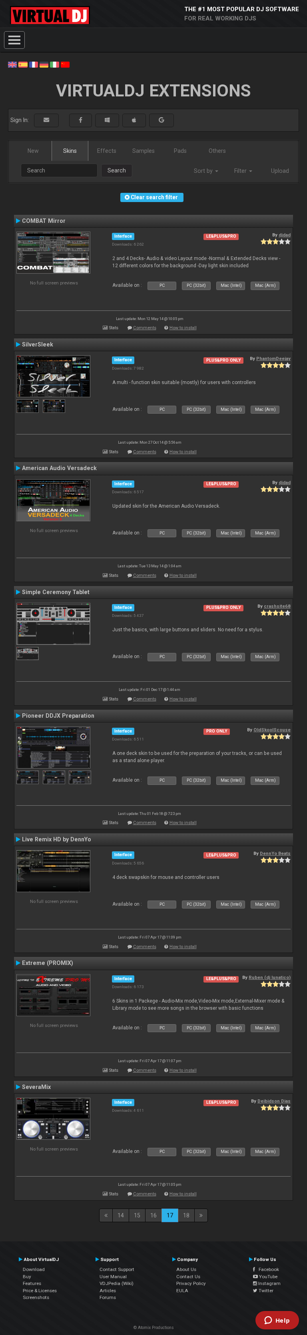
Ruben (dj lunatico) (270, 977)
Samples (143, 151)
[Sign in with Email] (46, 120)
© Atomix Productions (154, 1327)
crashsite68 (277, 606)
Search (117, 170)
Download (34, 1269)
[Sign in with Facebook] (80, 120)
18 (186, 1215)
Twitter (265, 1290)
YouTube (267, 1276)
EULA (182, 1290)
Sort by (204, 171)
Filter (241, 171)
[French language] (33, 64)
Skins (70, 151)
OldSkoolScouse (272, 730)
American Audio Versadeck (59, 468)
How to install (183, 327)
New (33, 151)
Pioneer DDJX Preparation (58, 716)
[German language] (44, 64)
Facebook (267, 1269)
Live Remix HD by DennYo (56, 839)
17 (170, 1215)
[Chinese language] (65, 64)
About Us (186, 1269)
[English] (12, 64)
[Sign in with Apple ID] (134, 120)
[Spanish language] (22, 64)
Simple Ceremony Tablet (56, 592)
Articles (108, 1290)
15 (137, 1215)
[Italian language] (54, 64)
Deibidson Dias (274, 1101)
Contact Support (117, 1269)
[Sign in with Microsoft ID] (107, 120)
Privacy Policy (191, 1283)
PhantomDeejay (273, 358)
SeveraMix (36, 1087)
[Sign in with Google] (161, 120)
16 (153, 1215)
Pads (180, 151)
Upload (280, 171)
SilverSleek (37, 344)
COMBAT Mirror (44, 221)
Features (32, 1283)
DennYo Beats (275, 853)
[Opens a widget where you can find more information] (277, 1321)
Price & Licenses (40, 1290)
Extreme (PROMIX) (47, 963)
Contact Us (188, 1276)
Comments (144, 327)
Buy (27, 1276)
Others (217, 151)
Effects (106, 151)
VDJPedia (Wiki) (117, 1283)
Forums (108, 1297)
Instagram (269, 1283)
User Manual (113, 1276)
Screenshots (36, 1297)
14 (121, 1215)
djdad (285, 235)
